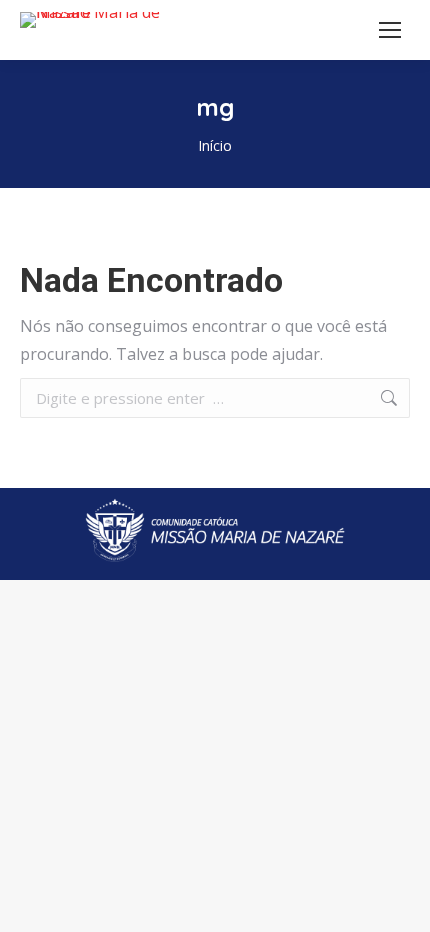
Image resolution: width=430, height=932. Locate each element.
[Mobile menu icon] (390, 30)
